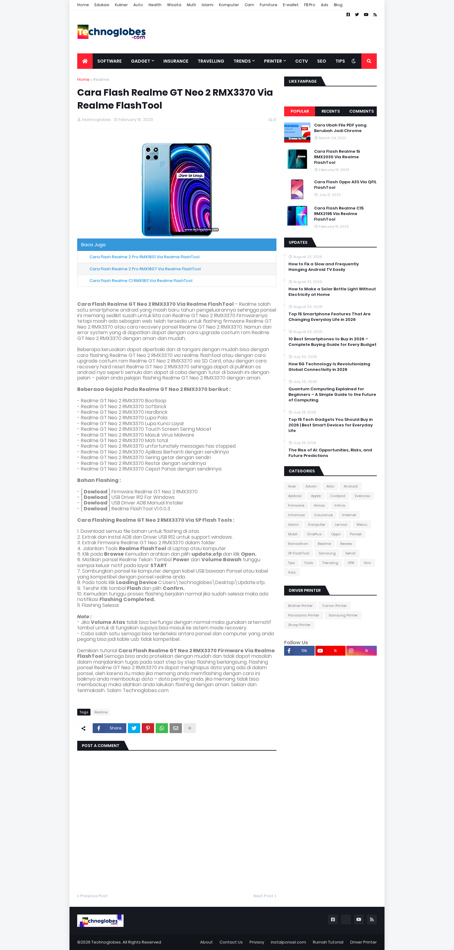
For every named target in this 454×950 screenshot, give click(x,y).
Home (83, 4)
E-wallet (291, 4)
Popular (300, 111)
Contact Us (231, 942)
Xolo (292, 572)
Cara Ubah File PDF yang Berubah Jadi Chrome (340, 128)
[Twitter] (134, 728)
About (206, 942)
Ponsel (355, 534)
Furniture (268, 4)
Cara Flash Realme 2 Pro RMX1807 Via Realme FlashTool (145, 269)
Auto (138, 4)
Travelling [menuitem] (211, 61)
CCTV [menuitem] (301, 61)
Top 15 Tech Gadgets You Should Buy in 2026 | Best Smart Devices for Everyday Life (330, 425)
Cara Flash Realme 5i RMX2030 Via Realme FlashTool (337, 157)
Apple (316, 495)
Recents (331, 111)
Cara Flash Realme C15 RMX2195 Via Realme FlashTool (339, 213)
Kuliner (121, 4)
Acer (292, 486)
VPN (351, 562)
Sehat (350, 553)
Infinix (339, 505)
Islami (207, 4)
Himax (319, 505)
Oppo (335, 534)
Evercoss (362, 495)
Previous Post (94, 896)
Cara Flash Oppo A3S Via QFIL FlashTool (345, 184)
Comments (361, 111)
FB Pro (309, 4)
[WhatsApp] (162, 728)
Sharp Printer (299, 624)
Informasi (296, 514)
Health (155, 4)
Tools (308, 562)
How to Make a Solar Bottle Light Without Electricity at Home (332, 291)
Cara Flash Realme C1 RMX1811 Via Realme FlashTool (141, 281)
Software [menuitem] (109, 61)
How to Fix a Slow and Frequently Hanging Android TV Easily (323, 266)
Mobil (292, 534)
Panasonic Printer (303, 615)
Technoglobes (106, 942)
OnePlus (314, 534)
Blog (338, 4)
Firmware (296, 505)
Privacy (257, 942)
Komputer (229, 4)
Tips (291, 562)
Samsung (327, 553)
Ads (324, 4)
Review (346, 543)
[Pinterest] (148, 728)
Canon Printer (334, 605)
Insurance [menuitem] (175, 61)
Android (351, 486)
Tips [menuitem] (340, 61)
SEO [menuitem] (321, 61)
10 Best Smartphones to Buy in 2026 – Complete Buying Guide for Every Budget (332, 341)
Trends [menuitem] (242, 61)
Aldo (330, 486)
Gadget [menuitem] (140, 61)
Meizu (362, 524)
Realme (101, 79)
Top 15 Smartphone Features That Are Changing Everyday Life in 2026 (329, 316)
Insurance (323, 514)
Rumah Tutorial (328, 942)
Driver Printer (363, 942)
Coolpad (337, 495)
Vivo (367, 562)
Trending (330, 562)
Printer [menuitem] (273, 61)
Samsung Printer (343, 615)
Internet (349, 514)
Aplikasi (294, 495)
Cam (249, 4)
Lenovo (341, 524)
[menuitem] (85, 61)
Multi (191, 4)
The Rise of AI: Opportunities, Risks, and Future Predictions (330, 452)
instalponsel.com (288, 942)
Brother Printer (300, 605)
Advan (311, 486)
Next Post (263, 896)
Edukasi (102, 4)
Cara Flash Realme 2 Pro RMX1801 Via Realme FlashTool (145, 257)
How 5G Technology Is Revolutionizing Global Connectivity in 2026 (329, 366)
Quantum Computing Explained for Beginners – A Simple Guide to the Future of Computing (332, 394)
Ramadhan (298, 543)
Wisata (174, 4)
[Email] (176, 728)
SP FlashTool (298, 553)
